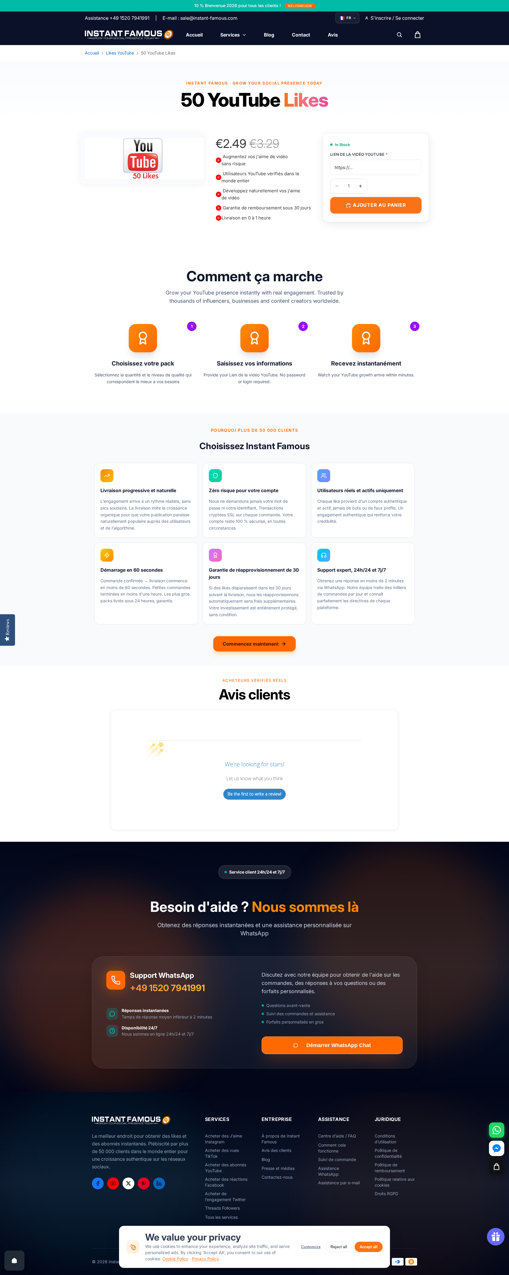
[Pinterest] (144, 1183)
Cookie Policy (175, 1258)
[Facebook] (98, 1183)
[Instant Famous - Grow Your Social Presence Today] (129, 35)
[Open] (14, 1261)
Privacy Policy (205, 1258)
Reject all (338, 1247)
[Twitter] (128, 1183)
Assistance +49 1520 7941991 (117, 18)
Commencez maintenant (251, 644)
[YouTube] (113, 1183)
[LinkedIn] (159, 1183)
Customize (310, 1247)
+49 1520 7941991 (167, 988)
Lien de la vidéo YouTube (359, 154)
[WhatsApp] (496, 1130)
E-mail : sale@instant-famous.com (200, 18)
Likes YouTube (120, 52)
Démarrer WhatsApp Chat (338, 1045)
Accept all (369, 1247)
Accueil (92, 52)
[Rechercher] (399, 34)
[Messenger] (496, 1148)
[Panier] (496, 1166)
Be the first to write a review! (254, 794)
